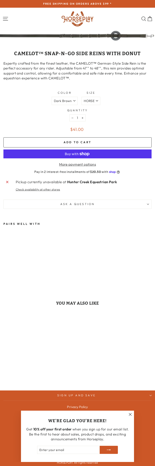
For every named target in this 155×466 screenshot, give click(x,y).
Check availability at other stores (38, 189)
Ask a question (77, 204)
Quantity (77, 110)
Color (65, 93)
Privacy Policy (77, 407)
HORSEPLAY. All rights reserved (77, 462)
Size (91, 93)
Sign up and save (76, 395)
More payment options (77, 164)
